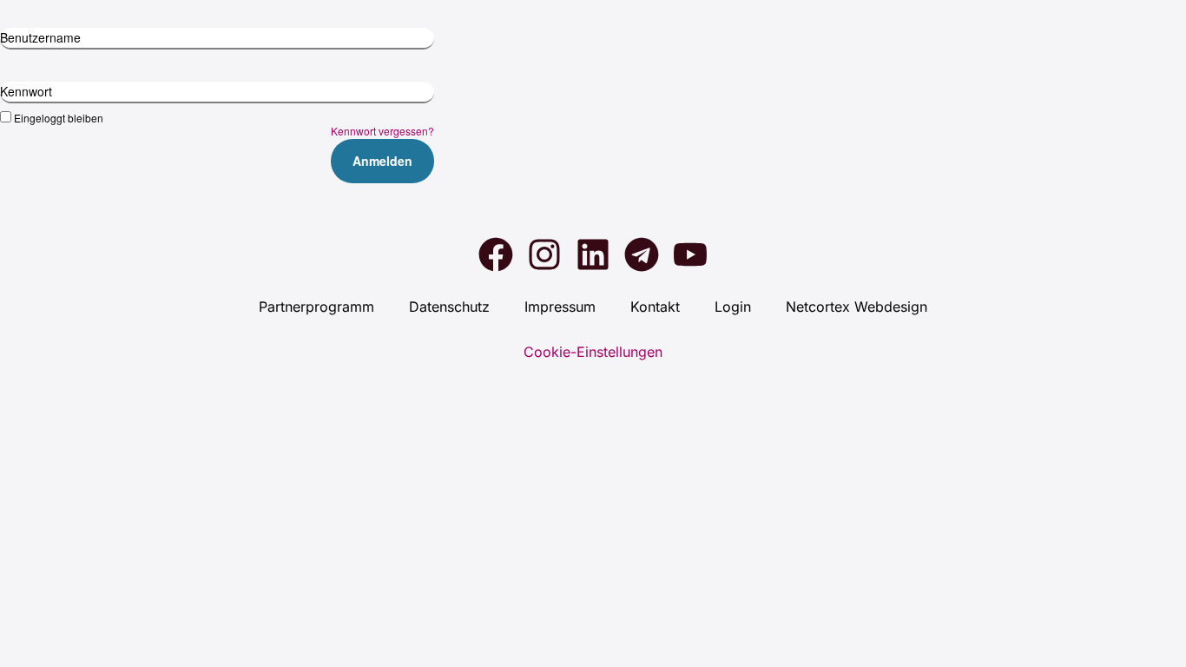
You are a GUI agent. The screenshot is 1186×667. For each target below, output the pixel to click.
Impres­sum (560, 306)
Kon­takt (655, 306)
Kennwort (26, 91)
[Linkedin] (593, 254)
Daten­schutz (449, 306)
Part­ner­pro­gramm (316, 306)
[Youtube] (690, 254)
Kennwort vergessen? (382, 130)
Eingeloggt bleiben (58, 117)
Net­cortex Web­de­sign (856, 306)
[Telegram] (641, 254)
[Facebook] (495, 254)
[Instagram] (544, 254)
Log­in (733, 306)
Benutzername (40, 37)
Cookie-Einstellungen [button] (593, 351)
